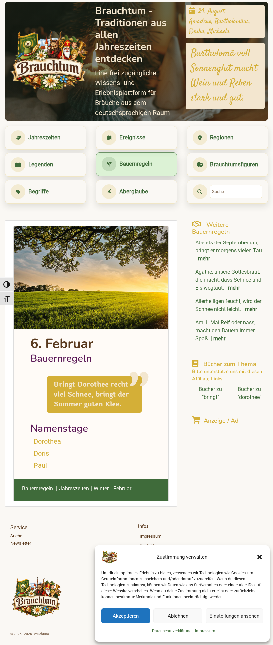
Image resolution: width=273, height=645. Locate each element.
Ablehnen (178, 616)
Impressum (205, 631)
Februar (122, 488)
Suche (16, 535)
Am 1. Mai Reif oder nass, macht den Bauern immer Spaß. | (225, 330)
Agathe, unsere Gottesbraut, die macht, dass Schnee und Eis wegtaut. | (228, 280)
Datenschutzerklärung (172, 631)
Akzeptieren (126, 616)
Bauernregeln (37, 488)
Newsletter (20, 543)
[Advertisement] (229, 459)
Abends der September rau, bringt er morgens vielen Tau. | (229, 251)
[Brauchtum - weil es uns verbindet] (49, 61)
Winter (101, 488)
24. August (211, 11)
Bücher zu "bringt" (210, 393)
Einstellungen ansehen (234, 616)
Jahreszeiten (74, 488)
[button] (259, 557)
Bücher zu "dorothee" (249, 393)
